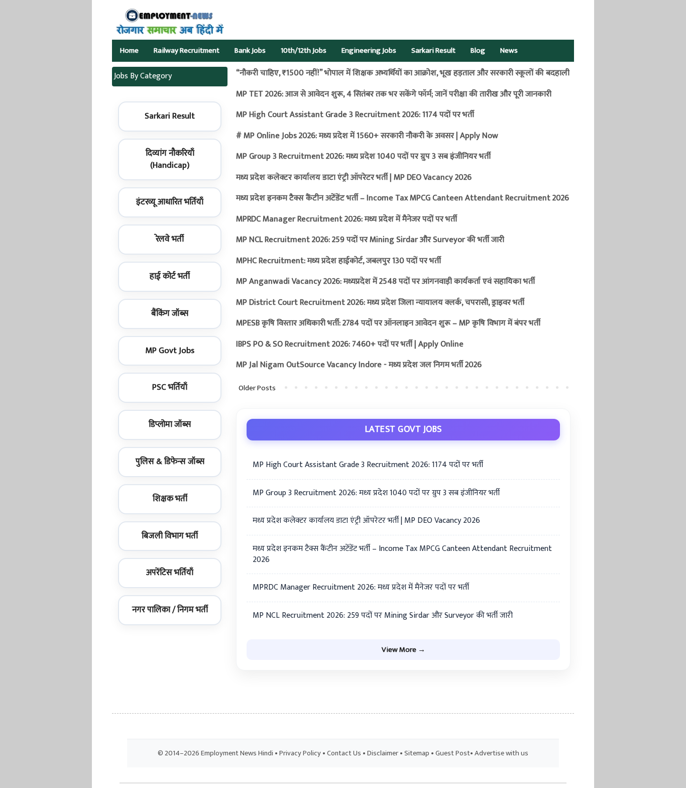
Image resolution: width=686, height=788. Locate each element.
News (509, 50)
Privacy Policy (300, 753)
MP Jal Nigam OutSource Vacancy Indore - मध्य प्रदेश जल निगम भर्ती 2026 (359, 365)
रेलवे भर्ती (170, 239)
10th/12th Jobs (303, 50)
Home (129, 50)
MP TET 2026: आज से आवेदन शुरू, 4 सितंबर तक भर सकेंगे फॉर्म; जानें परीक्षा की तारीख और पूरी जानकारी (393, 94)
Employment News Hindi (237, 753)
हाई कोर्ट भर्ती (170, 276)
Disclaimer (382, 753)
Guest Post (452, 753)
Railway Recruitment (186, 50)
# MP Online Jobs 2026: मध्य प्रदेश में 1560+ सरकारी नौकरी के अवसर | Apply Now (367, 136)
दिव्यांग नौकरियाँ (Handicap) (170, 159)
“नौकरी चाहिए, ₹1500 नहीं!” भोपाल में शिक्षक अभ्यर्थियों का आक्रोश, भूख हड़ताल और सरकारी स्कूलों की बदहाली (402, 73)
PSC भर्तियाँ (169, 387)
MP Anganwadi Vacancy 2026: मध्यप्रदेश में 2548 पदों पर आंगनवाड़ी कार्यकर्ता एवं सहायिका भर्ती (385, 281)
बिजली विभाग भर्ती (170, 536)
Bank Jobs (250, 50)
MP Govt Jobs (169, 351)
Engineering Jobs (368, 50)
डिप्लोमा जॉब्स (170, 424)
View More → (403, 649)
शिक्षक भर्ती (170, 499)
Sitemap (416, 753)
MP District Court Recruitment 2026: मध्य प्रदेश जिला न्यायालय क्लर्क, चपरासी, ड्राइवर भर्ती (380, 302)
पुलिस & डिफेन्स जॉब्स (170, 462)
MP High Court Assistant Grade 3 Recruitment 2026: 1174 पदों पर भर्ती (355, 114)
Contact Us (344, 753)
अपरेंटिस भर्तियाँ (169, 573)
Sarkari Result (433, 50)
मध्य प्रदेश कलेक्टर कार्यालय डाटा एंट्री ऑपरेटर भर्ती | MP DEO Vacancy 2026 (354, 177)
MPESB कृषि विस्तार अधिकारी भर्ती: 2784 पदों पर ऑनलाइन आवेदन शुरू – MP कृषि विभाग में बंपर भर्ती (388, 323)
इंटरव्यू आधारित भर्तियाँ (169, 202)
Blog (478, 50)
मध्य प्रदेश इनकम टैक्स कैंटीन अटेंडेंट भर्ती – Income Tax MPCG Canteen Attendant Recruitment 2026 (402, 198)
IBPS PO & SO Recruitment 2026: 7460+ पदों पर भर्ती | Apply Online (350, 344)
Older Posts (257, 388)
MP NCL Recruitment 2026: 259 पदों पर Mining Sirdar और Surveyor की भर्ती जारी (370, 240)
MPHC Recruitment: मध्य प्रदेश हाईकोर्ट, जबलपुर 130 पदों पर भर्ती (338, 261)
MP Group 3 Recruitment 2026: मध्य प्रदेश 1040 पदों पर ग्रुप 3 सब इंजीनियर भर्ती (363, 156)
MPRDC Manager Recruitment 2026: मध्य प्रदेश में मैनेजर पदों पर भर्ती (346, 219)
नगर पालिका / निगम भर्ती (170, 610)
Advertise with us (501, 753)
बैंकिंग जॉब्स (169, 313)
